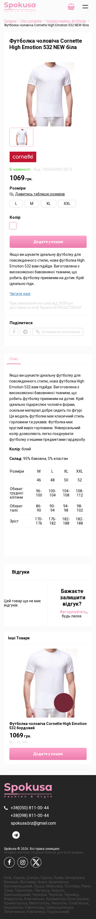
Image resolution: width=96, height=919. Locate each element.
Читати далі (20, 294)
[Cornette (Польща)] (23, 161)
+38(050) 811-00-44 (30, 807)
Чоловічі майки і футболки (66, 21)
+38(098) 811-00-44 (30, 815)
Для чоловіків (31, 21)
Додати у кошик (48, 242)
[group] (48, 94)
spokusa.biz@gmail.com (33, 823)
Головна (10, 21)
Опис (13, 359)
